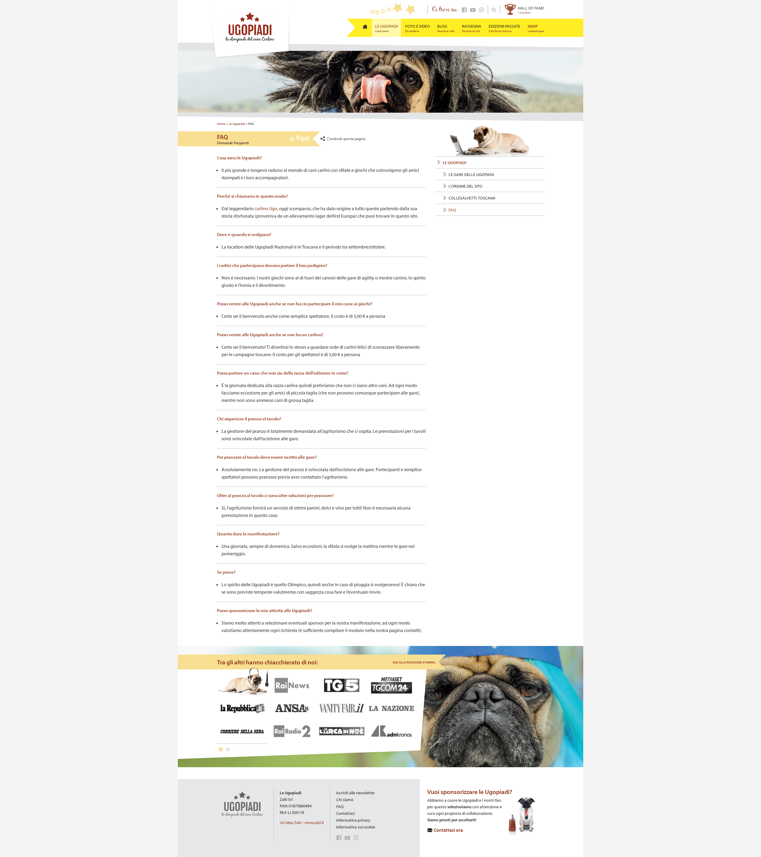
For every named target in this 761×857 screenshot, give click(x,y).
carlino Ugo (265, 208)
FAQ (340, 806)
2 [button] (228, 749)
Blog (446, 28)
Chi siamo (344, 799)
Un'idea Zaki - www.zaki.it (302, 822)
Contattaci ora (448, 830)
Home (221, 124)
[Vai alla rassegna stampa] (414, 662)
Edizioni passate (504, 28)
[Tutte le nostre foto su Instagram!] (480, 10)
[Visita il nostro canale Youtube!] (472, 10)
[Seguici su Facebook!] (463, 10)
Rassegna (471, 28)
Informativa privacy (353, 820)
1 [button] (220, 749)
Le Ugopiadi (386, 28)
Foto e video (417, 28)
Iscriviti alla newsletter (355, 792)
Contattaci (345, 813)
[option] (318, 706)
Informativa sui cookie (355, 827)
